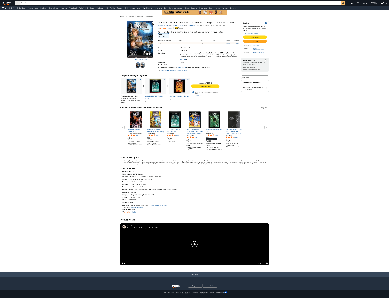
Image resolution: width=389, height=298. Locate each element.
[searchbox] (180, 3)
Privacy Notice (179, 292)
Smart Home (203, 8)
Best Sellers (43, 8)
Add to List (246, 77)
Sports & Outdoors (191, 8)
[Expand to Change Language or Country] (200, 286)
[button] (4, 8)
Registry (119, 8)
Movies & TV (123, 16)
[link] (155, 86)
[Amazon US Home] (176, 287)
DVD (142, 16)
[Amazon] (7, 3)
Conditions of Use (169, 292)
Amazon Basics (33, 8)
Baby (165, 8)
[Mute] (267, 263)
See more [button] (183, 59)
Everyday (233, 8)
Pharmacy (225, 8)
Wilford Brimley (163, 25)
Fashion (112, 8)
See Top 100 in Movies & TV (160, 205)
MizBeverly (256, 45)
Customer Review (132, 228)
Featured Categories (134, 16)
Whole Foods (73, 8)
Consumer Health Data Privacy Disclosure (196, 292)
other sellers (182, 67)
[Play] (122, 263)
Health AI (11, 8)
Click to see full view (140, 59)
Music (126, 8)
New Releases (54, 8)
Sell (107, 8)
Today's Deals (83, 8)
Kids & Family (149, 16)
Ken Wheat (191, 25)
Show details (198, 95)
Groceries (64, 8)
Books (92, 8)
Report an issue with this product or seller (174, 70)
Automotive (158, 8)
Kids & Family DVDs (136, 207)
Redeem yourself (144, 228)
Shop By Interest (214, 8)
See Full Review (157, 228)
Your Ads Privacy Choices (217, 292)
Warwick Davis (178, 25)
